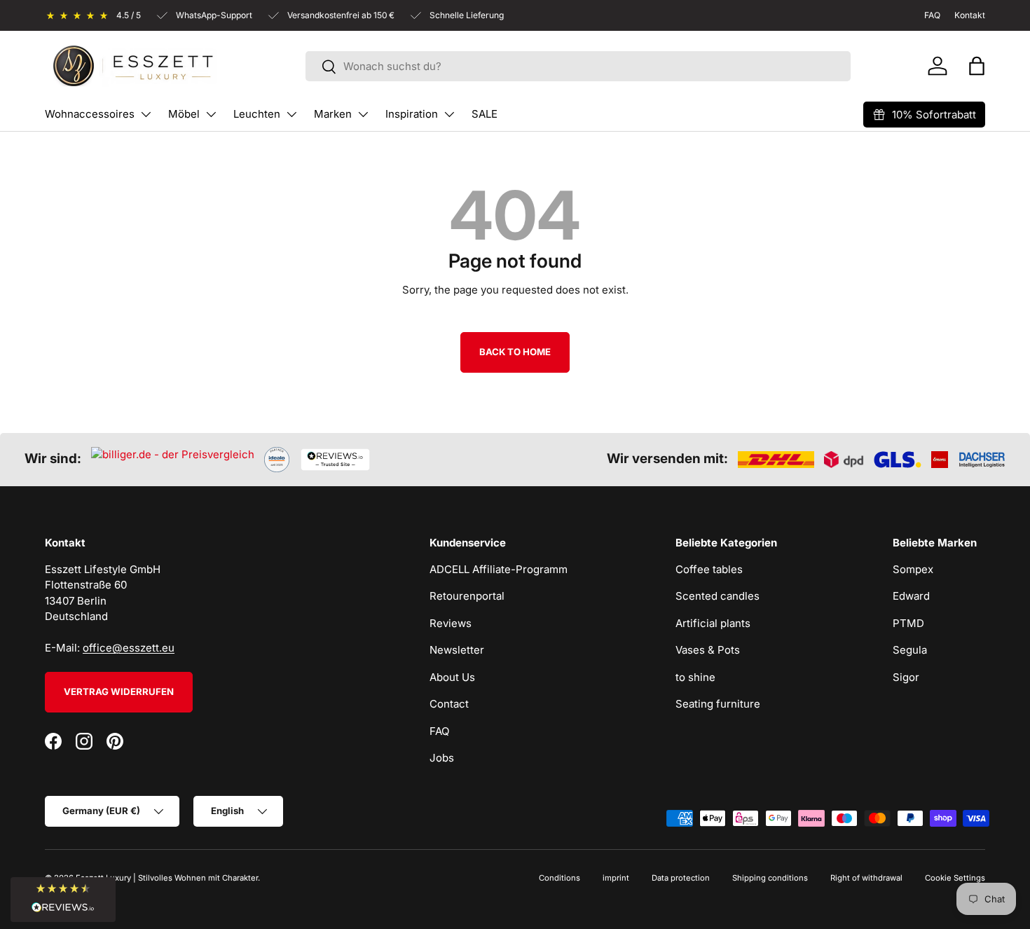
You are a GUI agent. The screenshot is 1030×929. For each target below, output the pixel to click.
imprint (616, 878)
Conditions (559, 878)
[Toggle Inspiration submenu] (449, 114)
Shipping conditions (770, 878)
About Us (452, 677)
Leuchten (256, 114)
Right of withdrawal (866, 878)
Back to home (515, 351)
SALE (484, 114)
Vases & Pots (707, 649)
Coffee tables (709, 569)
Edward (911, 596)
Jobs (442, 757)
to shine (695, 677)
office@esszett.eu (128, 647)
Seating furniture (717, 703)
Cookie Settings (955, 878)
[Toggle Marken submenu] (363, 114)
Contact (449, 703)
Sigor (906, 677)
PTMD (908, 623)
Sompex (913, 569)
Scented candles (717, 596)
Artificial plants (712, 623)
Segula (910, 649)
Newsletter (457, 649)
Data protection (681, 878)
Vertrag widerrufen (119, 691)
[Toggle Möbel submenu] (210, 114)
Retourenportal (467, 596)
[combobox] (578, 66)
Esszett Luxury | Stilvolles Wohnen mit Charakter (167, 878)
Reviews (451, 623)
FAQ (439, 731)
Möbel (184, 114)
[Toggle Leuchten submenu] (291, 114)
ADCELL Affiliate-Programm (499, 569)
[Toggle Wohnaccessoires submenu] (145, 114)
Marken (333, 114)
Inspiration (411, 114)
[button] (976, 65)
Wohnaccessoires (90, 114)
